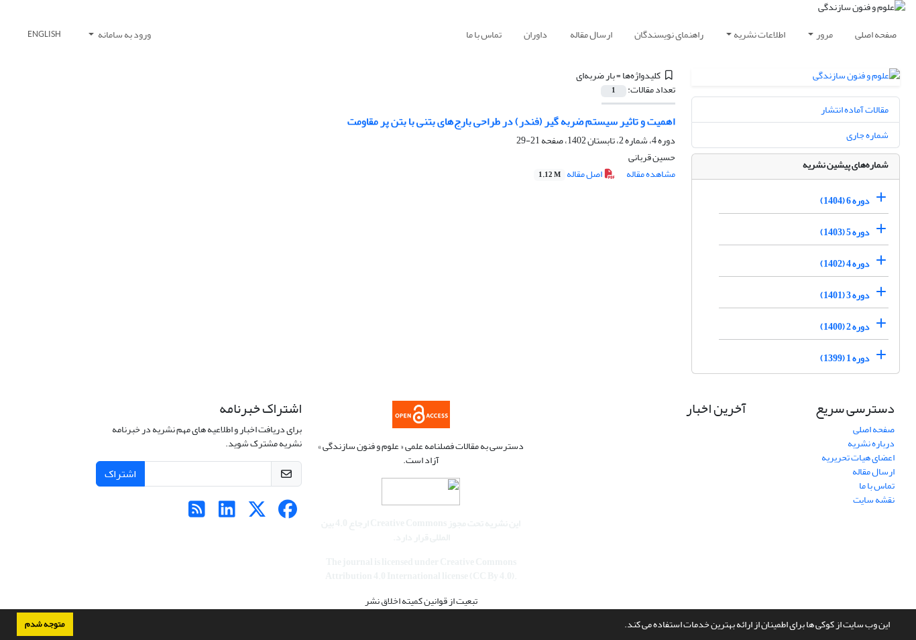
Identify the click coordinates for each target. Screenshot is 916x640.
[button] (621, 626)
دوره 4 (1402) (845, 264)
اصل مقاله (571, 174)
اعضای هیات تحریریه (858, 457)
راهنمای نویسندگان (668, 34)
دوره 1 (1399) (845, 358)
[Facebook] (287, 513)
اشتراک (120, 474)
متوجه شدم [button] (45, 624)
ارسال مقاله (591, 34)
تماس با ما (484, 34)
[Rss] (196, 513)
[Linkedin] (227, 513)
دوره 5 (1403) (845, 232)
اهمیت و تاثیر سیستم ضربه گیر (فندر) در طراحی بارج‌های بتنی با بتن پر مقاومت (511, 121)
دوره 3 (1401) (845, 295)
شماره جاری (867, 135)
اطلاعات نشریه (759, 34)
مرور (824, 34)
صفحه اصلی (876, 34)
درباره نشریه (871, 443)
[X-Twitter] (257, 513)
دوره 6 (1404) (845, 201)
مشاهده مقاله (650, 174)
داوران (535, 34)
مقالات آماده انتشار (855, 110)
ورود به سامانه (124, 34)
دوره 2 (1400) (845, 327)
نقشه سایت (874, 500)
